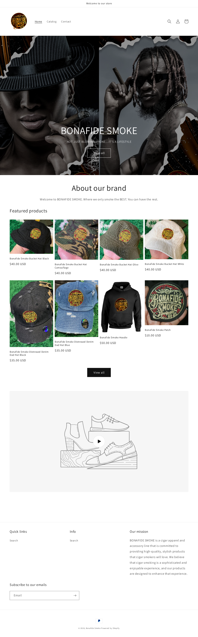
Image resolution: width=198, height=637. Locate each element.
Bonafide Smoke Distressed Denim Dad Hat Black (29, 353)
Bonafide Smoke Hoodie (113, 337)
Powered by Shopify (110, 628)
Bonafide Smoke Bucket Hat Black (29, 258)
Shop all (99, 153)
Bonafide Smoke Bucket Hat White (164, 264)
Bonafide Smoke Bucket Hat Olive (119, 264)
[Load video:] (99, 441)
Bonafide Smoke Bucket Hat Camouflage (71, 266)
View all (99, 372)
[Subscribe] (75, 595)
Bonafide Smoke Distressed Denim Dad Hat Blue (74, 343)
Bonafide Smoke (93, 628)
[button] (169, 21)
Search (14, 540)
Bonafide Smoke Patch (158, 330)
